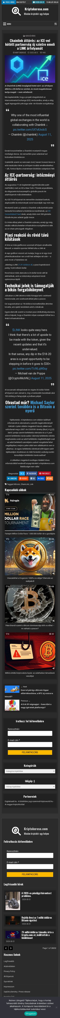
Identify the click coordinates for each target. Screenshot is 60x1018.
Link (31, 484)
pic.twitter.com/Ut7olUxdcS (30, 129)
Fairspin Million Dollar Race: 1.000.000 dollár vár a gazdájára (30, 534)
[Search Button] (55, 24)
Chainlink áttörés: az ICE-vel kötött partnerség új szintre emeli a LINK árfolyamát (30, 44)
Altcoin (17, 484)
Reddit (24, 478)
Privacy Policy (9, 971)
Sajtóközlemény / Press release (17, 992)
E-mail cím (14, 740)
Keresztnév (14, 729)
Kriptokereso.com (36, 9)
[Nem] (56, 1007)
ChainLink (25, 484)
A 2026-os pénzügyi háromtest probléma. (36, 894)
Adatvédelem (9, 966)
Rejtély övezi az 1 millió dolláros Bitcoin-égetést (37, 919)
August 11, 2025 (41, 378)
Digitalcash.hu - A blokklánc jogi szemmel (22, 801)
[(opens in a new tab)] (12, 689)
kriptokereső (20, 52)
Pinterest (46, 473)
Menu (9, 23)
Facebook (32, 473)
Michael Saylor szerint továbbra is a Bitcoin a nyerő (30, 406)
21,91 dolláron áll (25, 265)
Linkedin (13, 478)
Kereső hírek (30, 36)
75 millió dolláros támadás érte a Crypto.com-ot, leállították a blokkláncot (37, 934)
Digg (42, 478)
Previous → (25, 701)
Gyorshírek (8, 981)
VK (34, 478)
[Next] (11, 948)
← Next (24, 687)
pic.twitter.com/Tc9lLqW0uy (30, 368)
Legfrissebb (9, 961)
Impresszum (9, 986)
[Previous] (6, 948)
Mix (50, 478)
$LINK (16, 330)
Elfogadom (31, 1013)
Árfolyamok (9, 976)
